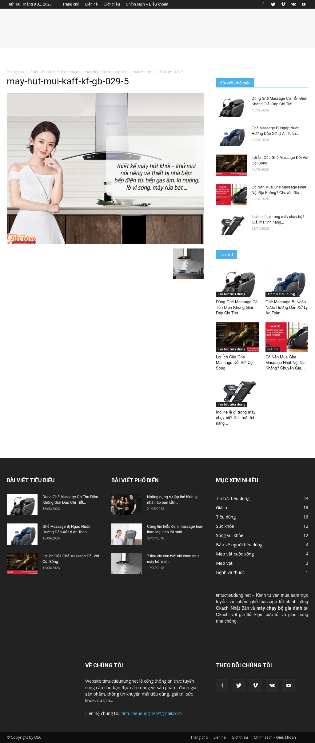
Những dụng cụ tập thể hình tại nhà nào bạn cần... (172, 499)
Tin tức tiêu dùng (231, 294)
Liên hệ (91, 4)
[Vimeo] (283, 4)
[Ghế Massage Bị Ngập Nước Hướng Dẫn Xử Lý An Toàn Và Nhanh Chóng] (231, 135)
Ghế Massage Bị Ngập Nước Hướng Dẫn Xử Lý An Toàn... (275, 130)
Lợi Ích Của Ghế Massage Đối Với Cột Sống (235, 362)
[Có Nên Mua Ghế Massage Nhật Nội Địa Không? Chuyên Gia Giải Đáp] (231, 194)
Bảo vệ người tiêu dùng (239, 544)
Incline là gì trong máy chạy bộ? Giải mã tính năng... (278, 219)
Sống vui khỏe (229, 535)
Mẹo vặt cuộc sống (235, 554)
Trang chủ (70, 4)
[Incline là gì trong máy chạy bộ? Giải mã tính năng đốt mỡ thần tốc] (231, 224)
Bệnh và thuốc (230, 572)
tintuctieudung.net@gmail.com (152, 713)
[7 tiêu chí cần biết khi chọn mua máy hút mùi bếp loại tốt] (126, 563)
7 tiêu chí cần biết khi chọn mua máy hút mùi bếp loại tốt (78, 72)
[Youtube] (303, 4)
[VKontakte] (293, 4)
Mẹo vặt (224, 563)
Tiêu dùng (226, 517)
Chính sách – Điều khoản (147, 4)
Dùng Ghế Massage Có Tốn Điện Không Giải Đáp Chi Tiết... (279, 100)
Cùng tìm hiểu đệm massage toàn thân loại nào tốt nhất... (175, 528)
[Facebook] (263, 4)
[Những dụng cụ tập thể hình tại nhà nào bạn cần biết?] (126, 504)
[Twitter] (273, 4)
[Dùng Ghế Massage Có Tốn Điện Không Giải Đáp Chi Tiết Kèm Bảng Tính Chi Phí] (231, 106)
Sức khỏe (225, 526)
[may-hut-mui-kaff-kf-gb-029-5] (105, 242)
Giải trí (272, 349)
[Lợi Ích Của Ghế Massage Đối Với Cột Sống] (231, 165)
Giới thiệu (112, 4)
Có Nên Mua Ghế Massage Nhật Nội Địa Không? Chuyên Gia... (279, 189)
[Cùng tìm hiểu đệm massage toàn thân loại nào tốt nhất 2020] (126, 534)
